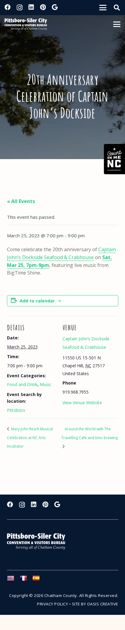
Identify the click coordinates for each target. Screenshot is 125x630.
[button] (103, 7)
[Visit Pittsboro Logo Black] (26, 24)
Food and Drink (22, 384)
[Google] (55, 7)
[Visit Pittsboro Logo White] (39, 541)
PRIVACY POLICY (52, 604)
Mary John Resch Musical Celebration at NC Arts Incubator (30, 437)
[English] (13, 580)
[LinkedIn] (31, 7)
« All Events (21, 201)
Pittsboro (16, 410)
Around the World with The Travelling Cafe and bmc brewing (89, 433)
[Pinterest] (43, 7)
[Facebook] (8, 7)
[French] (26, 580)
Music (45, 384)
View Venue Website (82, 402)
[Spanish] (38, 580)
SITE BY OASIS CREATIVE (95, 604)
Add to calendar (37, 301)
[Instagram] (19, 7)
